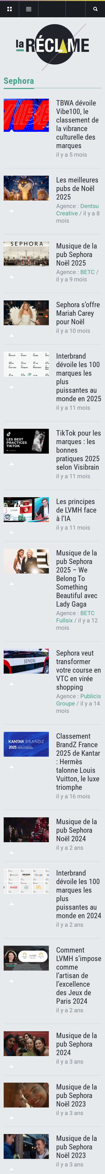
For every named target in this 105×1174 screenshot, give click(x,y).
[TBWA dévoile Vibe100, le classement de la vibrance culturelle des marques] (26, 115)
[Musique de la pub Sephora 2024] (26, 1043)
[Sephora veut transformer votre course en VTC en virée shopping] (26, 661)
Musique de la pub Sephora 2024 (76, 1044)
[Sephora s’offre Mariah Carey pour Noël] (26, 312)
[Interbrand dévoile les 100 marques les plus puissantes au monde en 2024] (26, 881)
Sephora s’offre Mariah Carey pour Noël (78, 313)
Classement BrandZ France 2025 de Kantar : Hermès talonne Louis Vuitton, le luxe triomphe (78, 762)
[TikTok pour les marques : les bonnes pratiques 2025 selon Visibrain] (26, 441)
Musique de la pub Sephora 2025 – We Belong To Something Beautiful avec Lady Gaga (76, 578)
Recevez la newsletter (75, 9)
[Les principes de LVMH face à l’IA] (26, 509)
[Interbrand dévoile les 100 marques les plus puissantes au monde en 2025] (26, 364)
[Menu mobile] (9, 9)
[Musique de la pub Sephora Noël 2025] (26, 254)
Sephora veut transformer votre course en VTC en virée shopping (78, 670)
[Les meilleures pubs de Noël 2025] (26, 188)
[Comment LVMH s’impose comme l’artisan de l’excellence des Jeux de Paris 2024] (26, 958)
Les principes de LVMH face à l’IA (76, 510)
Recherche (95, 9)
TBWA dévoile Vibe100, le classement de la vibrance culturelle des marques (77, 124)
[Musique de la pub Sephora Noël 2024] (26, 829)
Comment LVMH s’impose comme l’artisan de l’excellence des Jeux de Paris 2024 (78, 975)
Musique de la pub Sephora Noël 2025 (76, 254)
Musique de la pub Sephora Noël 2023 (76, 1095)
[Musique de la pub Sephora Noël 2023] (26, 1095)
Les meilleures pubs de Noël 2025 (77, 188)
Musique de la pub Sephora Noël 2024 (76, 830)
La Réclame (52, 47)
